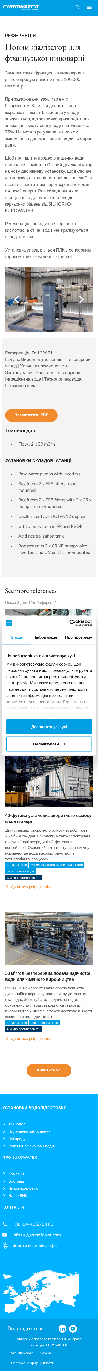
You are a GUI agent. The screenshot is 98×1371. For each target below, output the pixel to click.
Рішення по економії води (31, 1146)
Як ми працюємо (23, 1189)
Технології (17, 1124)
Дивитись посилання (49, 785)
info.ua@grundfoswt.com (37, 1235)
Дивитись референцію (31, 887)
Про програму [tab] (78, 637)
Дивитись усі (49, 1070)
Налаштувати (46, 744)
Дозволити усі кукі (49, 727)
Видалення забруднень (29, 1132)
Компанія (16, 1174)
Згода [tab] (16, 637)
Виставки (16, 1181)
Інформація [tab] (46, 637)
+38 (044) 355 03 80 (33, 1224)
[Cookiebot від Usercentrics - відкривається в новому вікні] (70, 622)
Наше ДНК (17, 1196)
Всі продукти (19, 1139)
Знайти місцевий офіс (35, 1245)
